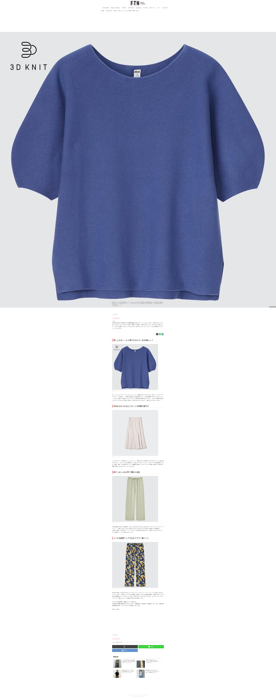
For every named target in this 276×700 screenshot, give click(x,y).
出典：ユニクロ (273, 306)
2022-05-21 (115, 314)
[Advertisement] (138, 22)
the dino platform (139, 696)
